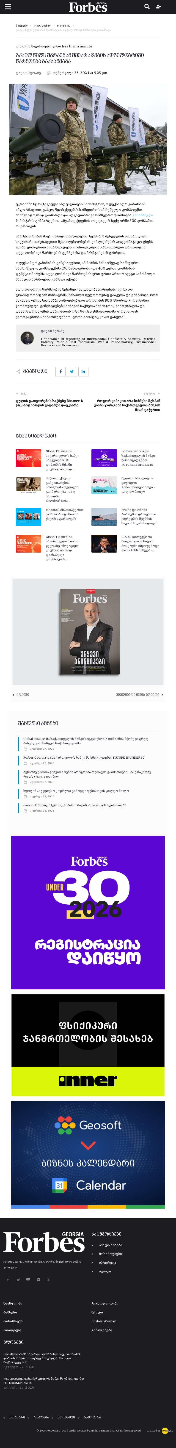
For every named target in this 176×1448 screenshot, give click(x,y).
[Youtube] (28, 1279)
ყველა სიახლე (42, 26)
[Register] (159, 7)
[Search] (147, 7)
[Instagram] (18, 1279)
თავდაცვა (63, 26)
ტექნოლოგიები (104, 1303)
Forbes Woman (103, 1321)
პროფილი (12, 1330)
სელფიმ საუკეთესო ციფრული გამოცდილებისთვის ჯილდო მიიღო (76, 791)
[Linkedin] (38, 1279)
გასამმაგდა (142, 215)
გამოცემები (101, 1330)
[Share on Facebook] (60, 372)
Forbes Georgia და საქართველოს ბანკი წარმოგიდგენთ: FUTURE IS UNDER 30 (84, 757)
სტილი (97, 1312)
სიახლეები (12, 1303)
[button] (8, 7)
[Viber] (48, 1279)
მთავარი (22, 26)
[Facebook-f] (7, 1279)
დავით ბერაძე (28, 73)
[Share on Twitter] (72, 372)
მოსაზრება (13, 1321)
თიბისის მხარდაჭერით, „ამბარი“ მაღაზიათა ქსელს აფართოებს (65, 514)
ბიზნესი (10, 1312)
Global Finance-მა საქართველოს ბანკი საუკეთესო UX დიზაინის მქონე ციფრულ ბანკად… (62, 460)
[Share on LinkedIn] (83, 372)
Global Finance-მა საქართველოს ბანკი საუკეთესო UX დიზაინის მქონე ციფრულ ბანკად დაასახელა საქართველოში (41, 1358)
